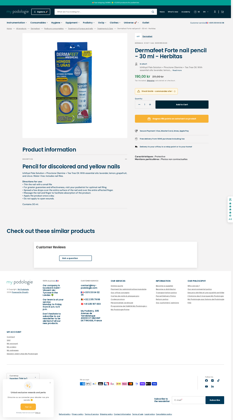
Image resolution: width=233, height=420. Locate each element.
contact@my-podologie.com (89, 286)
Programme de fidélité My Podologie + (129, 306)
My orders (11, 347)
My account (12, 343)
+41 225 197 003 (92, 304)
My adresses (12, 350)
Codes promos (118, 299)
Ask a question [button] (70, 258)
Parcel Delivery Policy (166, 296)
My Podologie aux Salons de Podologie (206, 299)
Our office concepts (120, 292)
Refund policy (65, 414)
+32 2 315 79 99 (92, 299)
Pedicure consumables (54, 29)
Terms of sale (137, 414)
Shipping (151, 81)
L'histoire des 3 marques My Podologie (206, 296)
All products (21, 29)
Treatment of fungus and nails (80, 29)
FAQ (189, 302)
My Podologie (23, 289)
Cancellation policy (164, 414)
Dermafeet (35, 29)
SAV (8, 340)
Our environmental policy (200, 289)
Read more (177, 70)
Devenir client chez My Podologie (22, 353)
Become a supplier (164, 286)
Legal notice (149, 414)
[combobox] (106, 12)
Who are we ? (194, 286)
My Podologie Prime (120, 309)
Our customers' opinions (167, 302)
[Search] (153, 12)
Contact (11, 337)
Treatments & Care (105, 29)
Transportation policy (166, 292)
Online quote (117, 286)
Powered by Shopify (20, 292)
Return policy (162, 299)
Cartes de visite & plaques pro (125, 296)
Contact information (122, 414)
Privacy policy (78, 414)
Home (9, 29)
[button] (222, 12)
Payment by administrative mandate (128, 289)
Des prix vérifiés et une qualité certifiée (206, 292)
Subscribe (215, 400)
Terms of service (92, 414)
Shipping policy (106, 414)
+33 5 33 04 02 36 (90, 293)
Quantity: (139, 99)
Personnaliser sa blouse (122, 302)
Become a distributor (166, 289)
